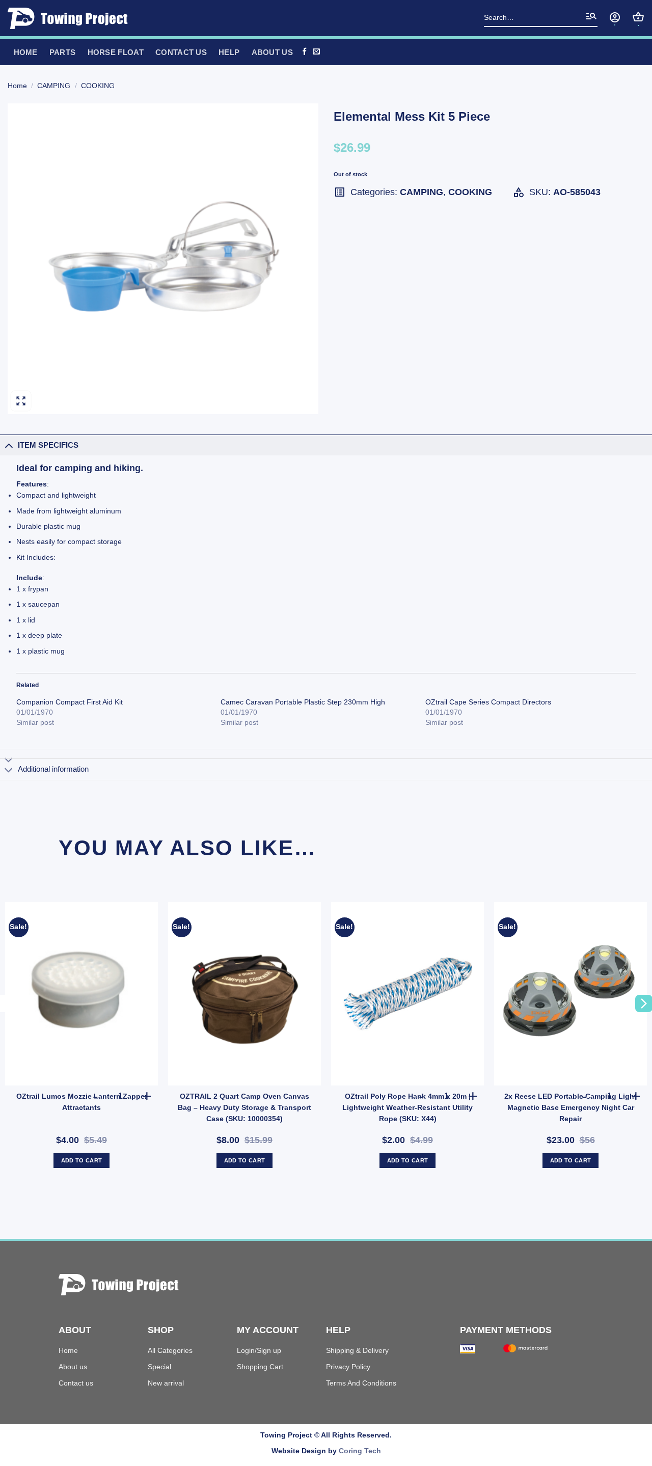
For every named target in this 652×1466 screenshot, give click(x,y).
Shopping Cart (260, 1367)
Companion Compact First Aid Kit (69, 702)
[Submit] (591, 18)
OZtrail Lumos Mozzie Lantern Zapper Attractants (81, 1101)
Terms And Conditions (361, 1383)
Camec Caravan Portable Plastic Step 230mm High (303, 702)
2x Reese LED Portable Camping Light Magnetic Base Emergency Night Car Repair (570, 1107)
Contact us (181, 52)
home (26, 52)
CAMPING (53, 86)
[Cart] (638, 17)
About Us (272, 52)
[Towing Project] (71, 18)
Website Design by (326, 1451)
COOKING (98, 86)
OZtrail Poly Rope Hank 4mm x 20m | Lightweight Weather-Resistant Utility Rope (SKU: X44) (407, 1107)
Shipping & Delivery (357, 1350)
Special (159, 1367)
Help (229, 52)
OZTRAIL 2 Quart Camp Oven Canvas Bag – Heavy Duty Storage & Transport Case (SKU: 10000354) (244, 1107)
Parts (62, 52)
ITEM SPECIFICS (48, 445)
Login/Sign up (259, 1350)
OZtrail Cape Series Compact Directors (488, 702)
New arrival (166, 1383)
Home (17, 86)
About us (73, 1367)
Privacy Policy (348, 1367)
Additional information (53, 769)
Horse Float (116, 52)
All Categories (170, 1350)
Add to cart (81, 1160)
